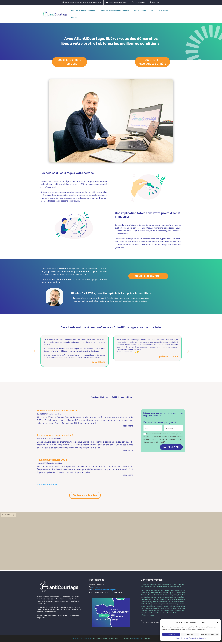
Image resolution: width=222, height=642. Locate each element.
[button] (217, 622)
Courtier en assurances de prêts (115, 10)
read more (128, 426)
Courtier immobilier (54, 414)
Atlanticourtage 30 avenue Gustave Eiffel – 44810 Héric (83, 2)
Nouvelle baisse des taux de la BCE (57, 410)
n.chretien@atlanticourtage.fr (118, 2)
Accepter (171, 634)
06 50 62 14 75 (140, 2)
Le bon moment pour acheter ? (55, 435)
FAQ (152, 10)
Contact (74, 17)
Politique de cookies (181, 638)
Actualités (163, 10)
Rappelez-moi (171, 447)
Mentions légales (100, 638)
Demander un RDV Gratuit (148, 276)
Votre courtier (140, 10)
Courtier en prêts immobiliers (84, 10)
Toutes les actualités (85, 495)
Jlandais (146, 638)
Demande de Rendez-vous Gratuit (159, 622)
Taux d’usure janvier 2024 (52, 459)
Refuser (190, 634)
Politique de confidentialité (197, 638)
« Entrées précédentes (48, 484)
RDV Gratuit (156, 2)
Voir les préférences (209, 634)
